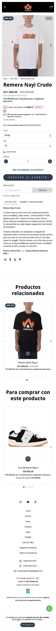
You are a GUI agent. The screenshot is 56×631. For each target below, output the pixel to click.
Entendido (28, 625)
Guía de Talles (28, 542)
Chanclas (28, 527)
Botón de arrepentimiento (30, 600)
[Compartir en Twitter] (15, 259)
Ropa (28, 532)
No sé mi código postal (11, 196)
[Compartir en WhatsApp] (5, 259)
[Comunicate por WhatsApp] (49, 608)
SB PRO (28, 516)
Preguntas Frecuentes (28, 548)
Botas (28, 521)
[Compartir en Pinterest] (20, 259)
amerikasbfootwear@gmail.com (30, 571)
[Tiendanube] (28, 582)
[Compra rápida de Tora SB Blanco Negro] (28, 459)
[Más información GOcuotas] (38, 107)
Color (5, 130)
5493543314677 (30, 561)
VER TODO (14, 79)
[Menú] (5, 7)
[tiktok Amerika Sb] (35, 502)
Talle (5, 141)
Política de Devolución (28, 553)
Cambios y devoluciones (31, 202)
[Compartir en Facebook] (10, 259)
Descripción (11, 202)
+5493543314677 (30, 566)
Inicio (5, 79)
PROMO (28, 537)
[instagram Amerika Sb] (20, 502)
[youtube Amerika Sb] (28, 502)
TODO (28, 511)
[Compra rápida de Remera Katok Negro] (28, 353)
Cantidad (6, 156)
